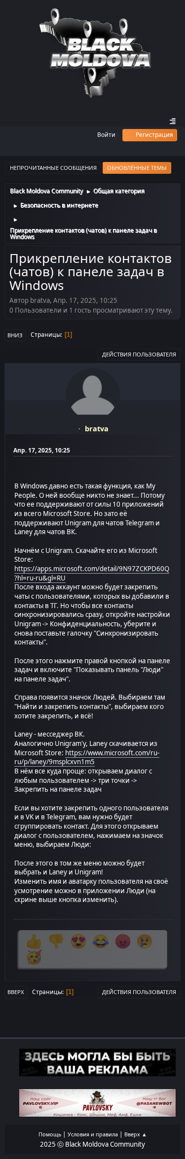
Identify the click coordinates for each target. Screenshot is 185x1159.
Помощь (49, 1134)
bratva (97, 428)
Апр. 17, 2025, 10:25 (41, 450)
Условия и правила (93, 1134)
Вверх (15, 992)
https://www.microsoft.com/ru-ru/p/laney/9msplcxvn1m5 (86, 757)
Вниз (15, 335)
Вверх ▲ (135, 1134)
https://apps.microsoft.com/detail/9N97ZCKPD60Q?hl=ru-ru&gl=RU (91, 573)
